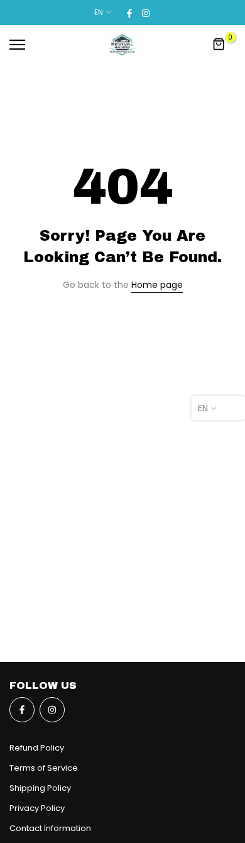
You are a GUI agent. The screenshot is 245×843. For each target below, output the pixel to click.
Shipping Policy (40, 788)
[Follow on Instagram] (146, 12)
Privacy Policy (37, 808)
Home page (157, 284)
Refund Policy (36, 748)
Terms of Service (43, 768)
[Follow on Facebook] (129, 12)
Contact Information (50, 828)
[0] (219, 45)
